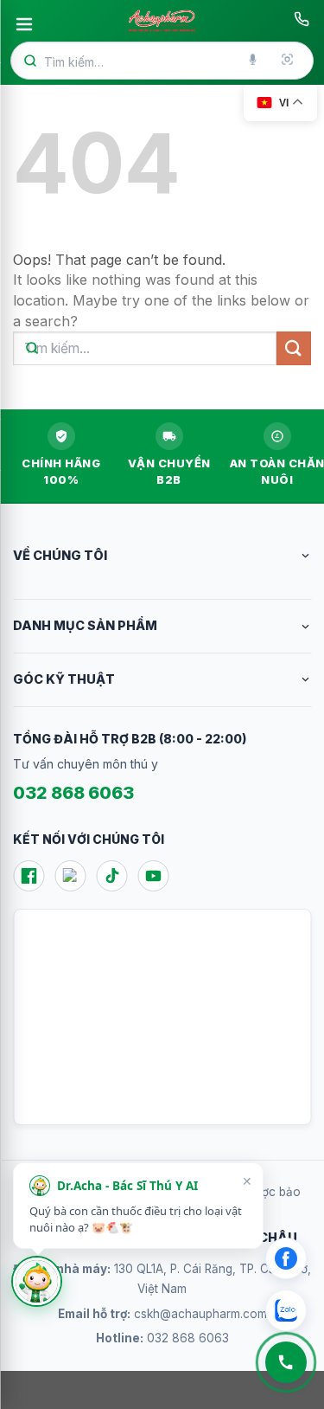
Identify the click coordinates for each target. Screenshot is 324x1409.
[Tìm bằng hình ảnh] (288, 60)
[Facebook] (28, 875)
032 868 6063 (73, 792)
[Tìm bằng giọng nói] (254, 60)
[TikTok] (111, 875)
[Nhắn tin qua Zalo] (286, 1310)
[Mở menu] (24, 24)
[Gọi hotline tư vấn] (301, 19)
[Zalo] (70, 875)
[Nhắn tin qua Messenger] (286, 1258)
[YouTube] (152, 875)
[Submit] (293, 348)
